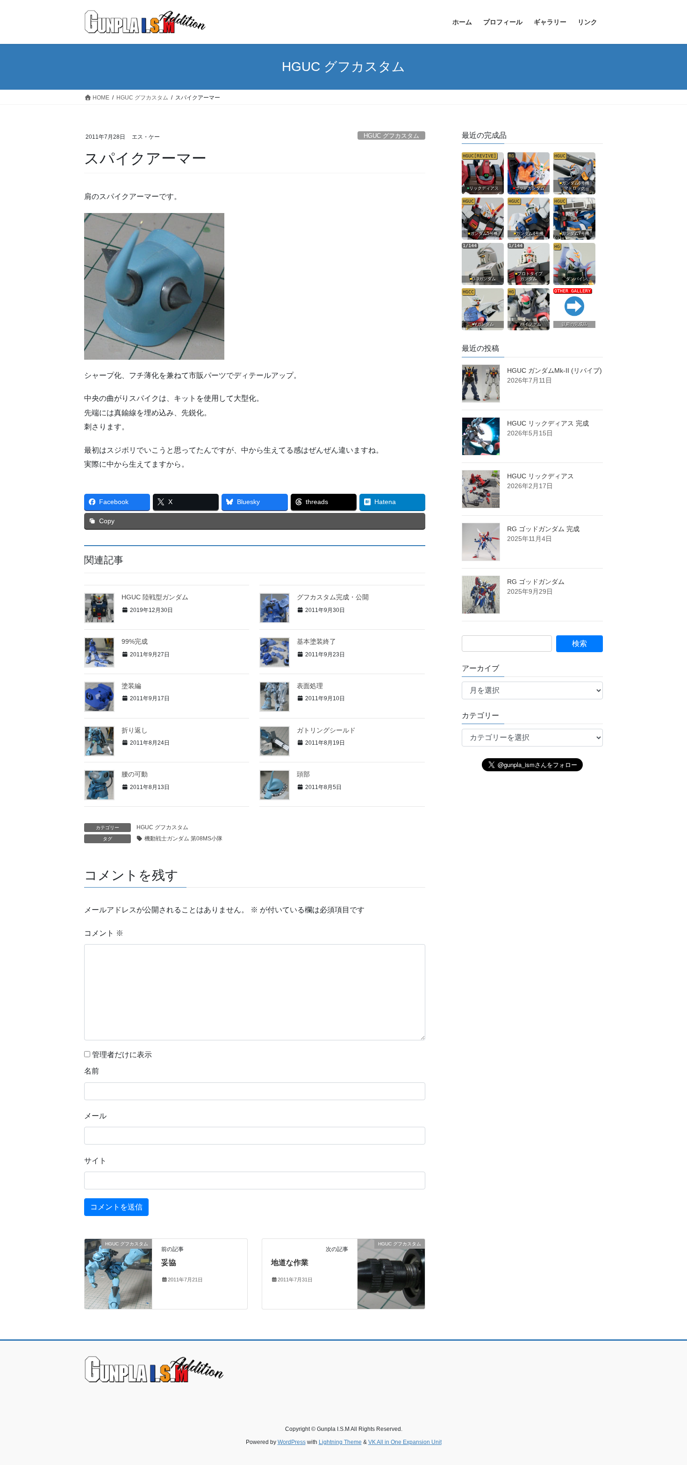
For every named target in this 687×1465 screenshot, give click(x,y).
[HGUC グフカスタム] (118, 1273)
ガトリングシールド (326, 730)
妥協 (168, 1262)
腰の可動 (135, 774)
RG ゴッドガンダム (536, 581)
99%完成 (135, 641)
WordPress (292, 1442)
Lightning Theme (340, 1442)
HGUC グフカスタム (391, 135)
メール (95, 1116)
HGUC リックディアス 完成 (548, 423)
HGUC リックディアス (540, 476)
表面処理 (310, 686)
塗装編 (131, 686)
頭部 (303, 774)
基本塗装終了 (316, 641)
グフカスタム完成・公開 (333, 597)
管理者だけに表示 (121, 1055)
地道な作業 (289, 1262)
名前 (91, 1071)
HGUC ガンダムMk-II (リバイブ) (554, 370)
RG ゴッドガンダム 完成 (543, 529)
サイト (95, 1161)
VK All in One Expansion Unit (405, 1442)
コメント (103, 933)
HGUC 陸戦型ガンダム (155, 597)
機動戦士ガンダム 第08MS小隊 (183, 838)
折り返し (135, 730)
